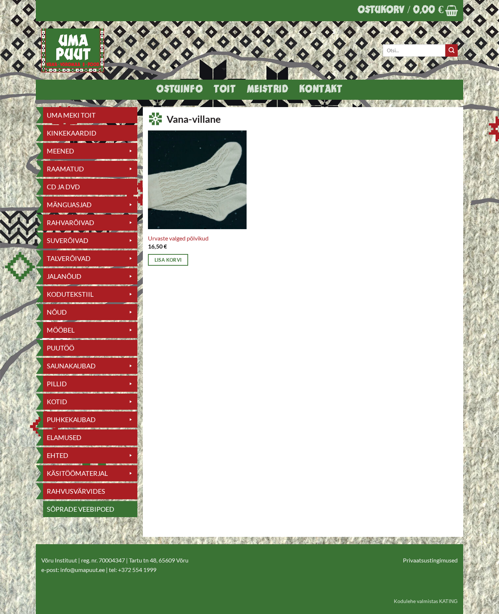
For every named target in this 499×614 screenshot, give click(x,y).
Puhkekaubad (71, 420)
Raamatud (65, 169)
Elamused (64, 437)
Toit (225, 89)
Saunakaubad (71, 366)
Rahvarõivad (70, 223)
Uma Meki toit (71, 115)
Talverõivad (69, 258)
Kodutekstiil (70, 294)
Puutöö (60, 348)
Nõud (57, 312)
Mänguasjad (69, 205)
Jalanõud (64, 276)
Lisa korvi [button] (168, 260)
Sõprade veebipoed (80, 509)
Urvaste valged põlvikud (178, 238)
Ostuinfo (179, 89)
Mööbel (61, 330)
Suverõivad (67, 240)
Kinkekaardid (71, 133)
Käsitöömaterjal (77, 473)
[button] (408, 10)
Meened (60, 151)
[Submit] (451, 50)
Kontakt (320, 89)
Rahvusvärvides (76, 491)
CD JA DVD (63, 187)
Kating (448, 601)
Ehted (57, 455)
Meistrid (268, 89)
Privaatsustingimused (430, 560)
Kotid (57, 402)
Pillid (57, 384)
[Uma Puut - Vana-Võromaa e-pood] (76, 50)
